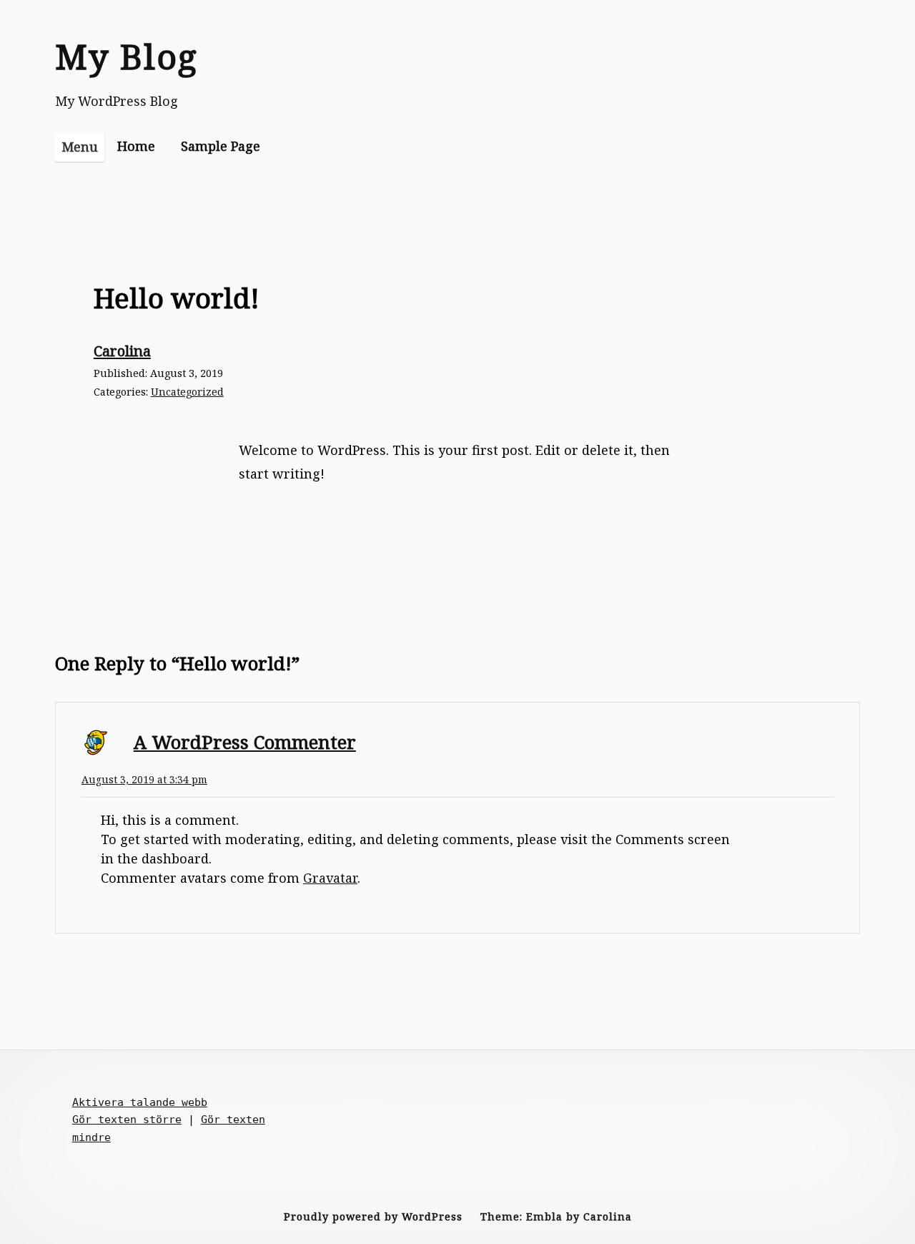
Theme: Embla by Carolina (556, 1216)
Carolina (122, 351)
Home (136, 146)
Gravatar (330, 877)
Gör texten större (127, 1119)
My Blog (126, 56)
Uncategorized (187, 391)
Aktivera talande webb (139, 1102)
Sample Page (220, 146)
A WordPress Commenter (245, 742)
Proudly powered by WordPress (373, 1216)
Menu (79, 146)
